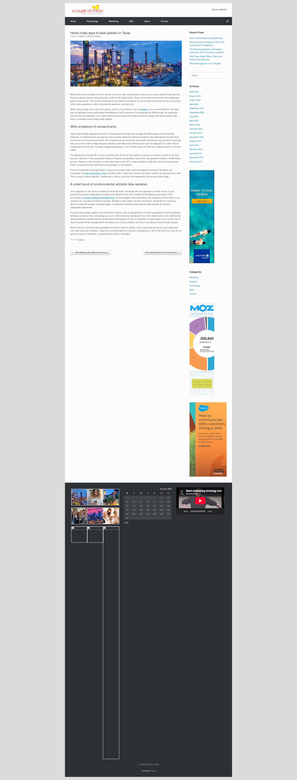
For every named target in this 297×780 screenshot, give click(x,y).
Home (73, 21)
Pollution (81, 239)
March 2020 (194, 124)
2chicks (97, 36)
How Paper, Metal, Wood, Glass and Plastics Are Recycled (205, 58)
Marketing (113, 21)
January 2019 (195, 132)
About (147, 21)
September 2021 (196, 108)
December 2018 (196, 136)
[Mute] (215, 511)
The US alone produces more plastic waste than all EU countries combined (206, 51)
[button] (227, 21)
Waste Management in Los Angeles (205, 63)
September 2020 (196, 112)
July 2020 (193, 116)
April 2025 (193, 91)
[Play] (180, 511)
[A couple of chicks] (87, 10)
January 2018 (195, 153)
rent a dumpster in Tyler (95, 173)
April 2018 (193, 145)
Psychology (92, 21)
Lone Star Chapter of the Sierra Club (98, 197)
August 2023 (195, 99)
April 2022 (193, 104)
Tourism (193, 293)
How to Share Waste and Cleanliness (206, 38)
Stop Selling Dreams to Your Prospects (162, 252)
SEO (131, 21)
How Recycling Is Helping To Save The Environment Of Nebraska (206, 44)
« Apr (126, 522)
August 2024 (195, 95)
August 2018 (195, 140)
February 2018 (195, 149)
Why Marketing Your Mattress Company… (90, 252)
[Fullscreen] (220, 511)
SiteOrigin (146, 770)
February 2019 (195, 128)
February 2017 (195, 161)
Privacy (164, 21)
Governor (144, 109)
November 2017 (196, 157)
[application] (200, 500)
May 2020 (193, 120)
